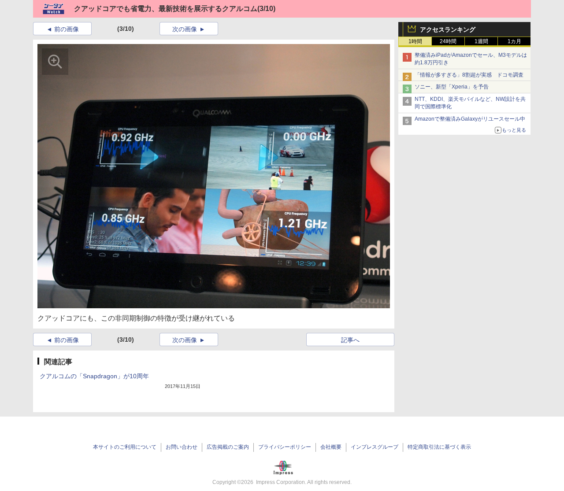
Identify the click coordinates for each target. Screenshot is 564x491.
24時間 (448, 41)
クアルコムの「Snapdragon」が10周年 (94, 376)
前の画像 (66, 29)
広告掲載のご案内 (228, 447)
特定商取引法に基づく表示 (439, 447)
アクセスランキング (447, 29)
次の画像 (184, 29)
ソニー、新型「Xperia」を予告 (452, 87)
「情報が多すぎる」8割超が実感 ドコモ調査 (469, 75)
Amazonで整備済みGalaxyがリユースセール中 (470, 119)
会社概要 (330, 447)
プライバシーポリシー (284, 447)
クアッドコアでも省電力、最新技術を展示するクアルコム (165, 8)
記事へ (350, 339)
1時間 (415, 41)
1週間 (481, 41)
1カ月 (514, 41)
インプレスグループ (374, 447)
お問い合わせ (181, 447)
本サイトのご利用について (124, 447)
